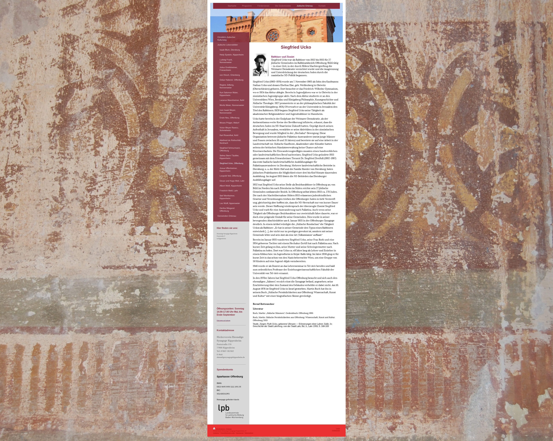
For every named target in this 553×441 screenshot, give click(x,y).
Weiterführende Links (227, 433)
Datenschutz (249, 433)
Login (338, 428)
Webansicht (336, 430)
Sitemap (229, 429)
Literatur (216, 433)
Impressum (240, 433)
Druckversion (220, 429)
